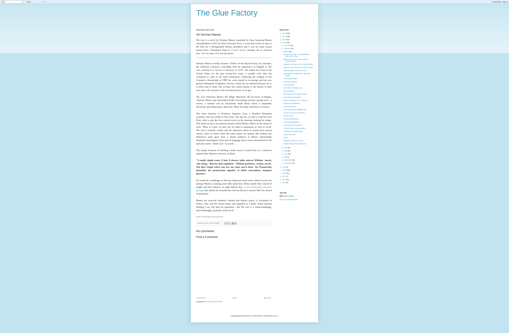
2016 (284, 43)
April (286, 148)
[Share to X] (230, 223)
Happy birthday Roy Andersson (295, 144)
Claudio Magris (238, 50)
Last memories (289, 85)
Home (234, 298)
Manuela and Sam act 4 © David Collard (298, 64)
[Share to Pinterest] (235, 223)
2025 (284, 183)
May (285, 151)
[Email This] (225, 223)
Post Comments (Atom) (214, 302)
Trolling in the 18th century (293, 131)
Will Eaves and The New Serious (295, 94)
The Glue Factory (227, 12)
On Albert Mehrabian (291, 119)
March (286, 52)
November (288, 160)
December (288, 163)
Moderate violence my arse (293, 141)
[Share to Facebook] (233, 223)
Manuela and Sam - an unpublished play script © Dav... (297, 55)
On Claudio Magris (290, 79)
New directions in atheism (293, 125)
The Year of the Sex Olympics (294, 113)
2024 (284, 179)
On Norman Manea (290, 82)
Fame (286, 138)
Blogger (275, 316)
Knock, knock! (289, 116)
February (287, 48)
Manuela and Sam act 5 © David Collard (298, 67)
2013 (284, 33)
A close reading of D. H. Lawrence (296, 100)
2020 (284, 170)
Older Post (267, 298)
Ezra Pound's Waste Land (293, 88)
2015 (284, 40)
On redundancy (289, 91)
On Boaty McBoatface (291, 122)
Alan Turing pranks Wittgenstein (295, 110)
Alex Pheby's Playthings (292, 97)
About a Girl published (292, 103)
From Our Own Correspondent (294, 128)
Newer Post (201, 298)
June (286, 154)
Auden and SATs (290, 134)
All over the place (290, 107)
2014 (284, 36)
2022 (284, 173)
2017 (284, 167)
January (287, 45)
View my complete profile (289, 200)
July (285, 157)
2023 (284, 176)
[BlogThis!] (228, 223)
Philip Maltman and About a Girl (295, 70)
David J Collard (288, 196)
